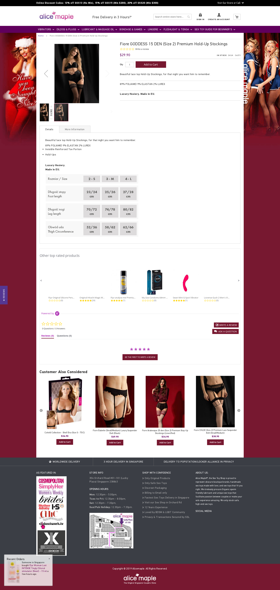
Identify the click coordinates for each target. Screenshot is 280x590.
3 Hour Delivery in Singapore (123, 461)
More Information (75, 129)
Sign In (200, 19)
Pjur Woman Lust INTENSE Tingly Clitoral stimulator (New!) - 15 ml (34, 568)
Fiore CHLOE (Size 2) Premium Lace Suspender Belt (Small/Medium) (215, 431)
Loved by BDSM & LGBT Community (164, 512)
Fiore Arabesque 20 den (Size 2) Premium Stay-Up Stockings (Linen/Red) (165, 432)
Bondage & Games (131, 29)
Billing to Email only (155, 492)
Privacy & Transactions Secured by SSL (167, 517)
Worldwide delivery (66, 461)
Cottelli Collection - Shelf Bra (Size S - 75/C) (65, 432)
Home (41, 36)
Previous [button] (41, 410)
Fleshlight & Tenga (176, 29)
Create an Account (219, 19)
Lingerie (153, 29)
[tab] (49, 129)
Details (49, 129)
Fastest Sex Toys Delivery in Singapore (166, 497)
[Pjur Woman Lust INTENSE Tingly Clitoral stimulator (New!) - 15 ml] (13, 572)
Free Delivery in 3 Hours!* (112, 17)
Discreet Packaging (155, 487)
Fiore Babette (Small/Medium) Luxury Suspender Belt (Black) (115, 432)
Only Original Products (157, 478)
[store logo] (57, 15)
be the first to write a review (140, 357)
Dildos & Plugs (66, 29)
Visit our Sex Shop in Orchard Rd (163, 502)
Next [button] (238, 410)
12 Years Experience (156, 507)
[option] (65, 410)
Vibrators (44, 29)
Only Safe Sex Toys (155, 483)
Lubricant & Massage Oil (98, 29)
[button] (46, 73)
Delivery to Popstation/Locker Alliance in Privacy (199, 461)
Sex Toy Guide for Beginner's (213, 29)
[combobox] (172, 17)
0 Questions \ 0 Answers (53, 328)
